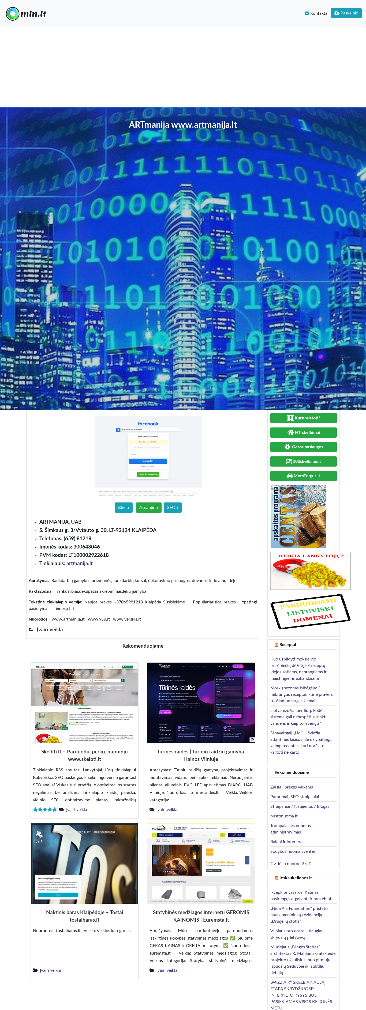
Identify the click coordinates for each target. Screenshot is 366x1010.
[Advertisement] (183, 66)
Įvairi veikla (76, 810)
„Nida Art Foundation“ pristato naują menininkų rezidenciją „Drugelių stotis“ (299, 914)
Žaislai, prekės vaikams (291, 787)
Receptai (287, 645)
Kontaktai (318, 13)
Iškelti (123, 507)
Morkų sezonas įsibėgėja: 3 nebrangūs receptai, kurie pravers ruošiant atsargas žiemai (301, 694)
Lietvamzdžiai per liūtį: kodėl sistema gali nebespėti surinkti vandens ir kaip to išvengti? (298, 717)
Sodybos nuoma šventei (292, 851)
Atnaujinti (148, 507)
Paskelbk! (348, 13)
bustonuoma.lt (284, 816)
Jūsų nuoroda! (290, 864)
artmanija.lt (79, 563)
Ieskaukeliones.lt (295, 878)
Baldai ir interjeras (287, 842)
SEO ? (172, 507)
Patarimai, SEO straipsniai (294, 797)
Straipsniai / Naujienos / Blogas (299, 806)
